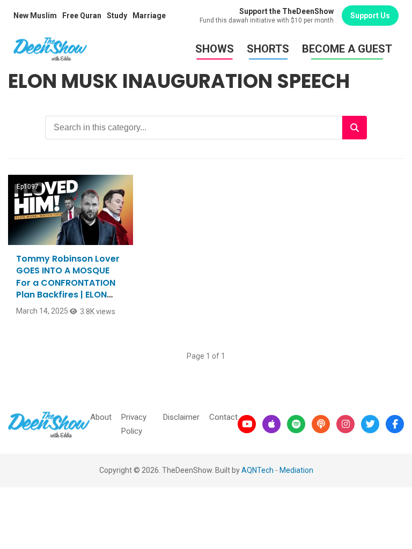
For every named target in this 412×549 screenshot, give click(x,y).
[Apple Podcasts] (271, 424)
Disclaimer (181, 417)
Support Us (370, 15)
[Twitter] (370, 424)
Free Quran (81, 15)
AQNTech (257, 470)
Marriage (149, 15)
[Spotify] (296, 424)
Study (117, 15)
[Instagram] (345, 424)
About (101, 417)
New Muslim (35, 15)
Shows (214, 48)
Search (354, 127)
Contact (223, 417)
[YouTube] (247, 424)
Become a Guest (347, 48)
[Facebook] (395, 424)
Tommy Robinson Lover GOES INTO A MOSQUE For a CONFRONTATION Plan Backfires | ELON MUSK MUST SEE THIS (68, 283)
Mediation (296, 470)
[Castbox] (321, 424)
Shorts (268, 48)
